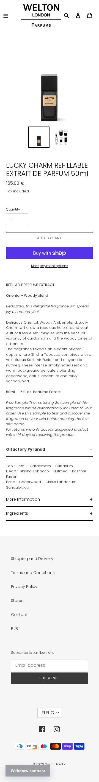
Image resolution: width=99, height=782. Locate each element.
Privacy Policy (24, 586)
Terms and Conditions (33, 572)
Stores (17, 600)
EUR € (48, 713)
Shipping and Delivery (32, 558)
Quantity (13, 209)
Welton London (56, 764)
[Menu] (6, 15)
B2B (14, 628)
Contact (19, 614)
